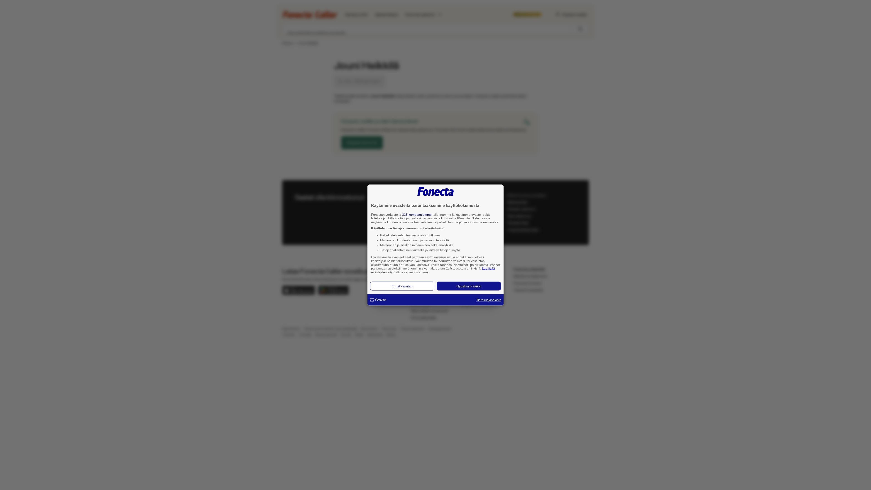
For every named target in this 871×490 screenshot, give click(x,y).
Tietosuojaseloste (488, 299)
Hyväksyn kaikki (468, 286)
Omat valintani (402, 286)
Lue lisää (488, 268)
